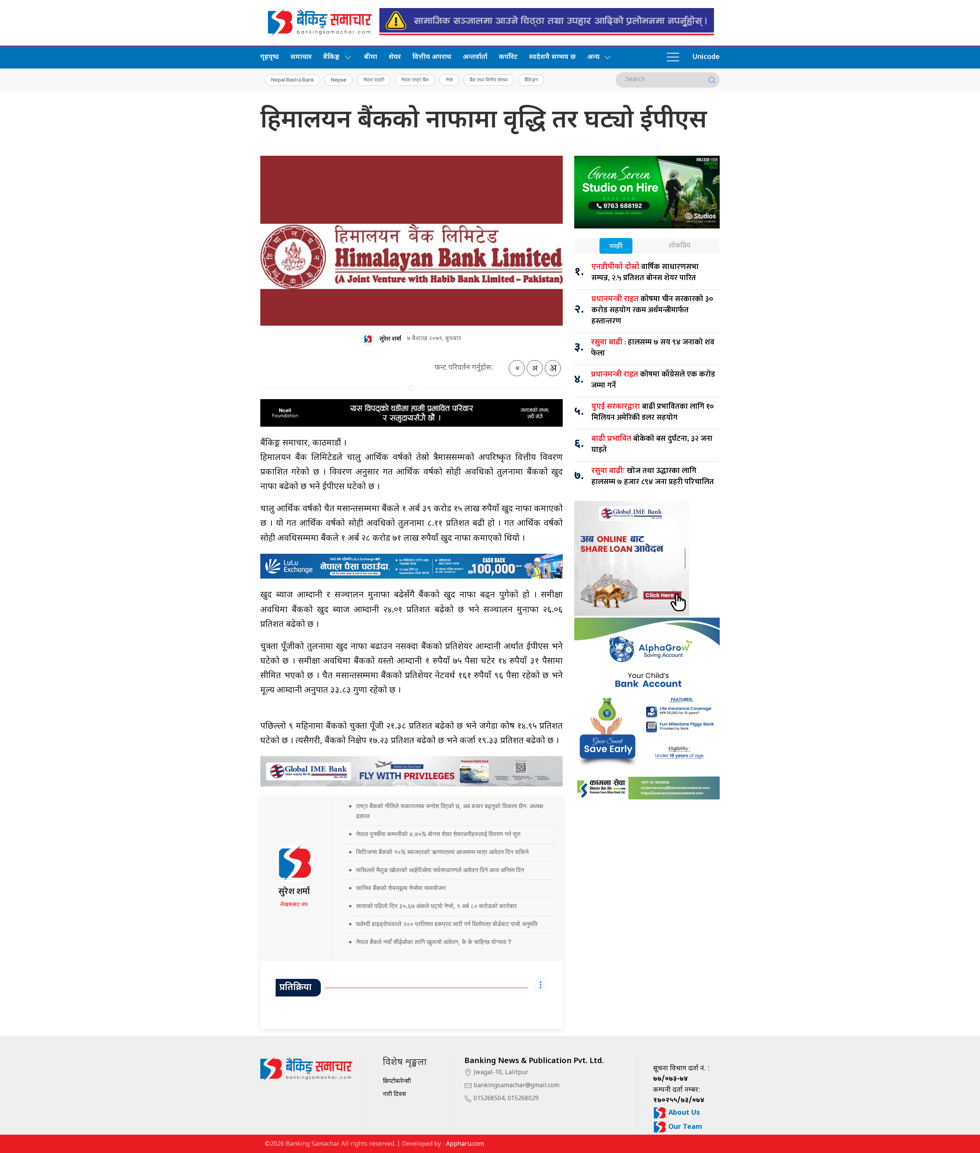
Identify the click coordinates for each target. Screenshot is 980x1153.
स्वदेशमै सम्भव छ (552, 57)
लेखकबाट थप (294, 904)
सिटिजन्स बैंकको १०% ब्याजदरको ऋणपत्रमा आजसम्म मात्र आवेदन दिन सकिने (442, 852)
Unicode (706, 57)
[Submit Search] (712, 80)
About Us (683, 1113)
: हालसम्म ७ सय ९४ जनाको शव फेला (652, 348)
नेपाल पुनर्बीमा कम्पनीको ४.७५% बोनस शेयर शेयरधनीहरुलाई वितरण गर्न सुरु (438, 834)
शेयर (395, 57)
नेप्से (449, 80)
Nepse (338, 80)
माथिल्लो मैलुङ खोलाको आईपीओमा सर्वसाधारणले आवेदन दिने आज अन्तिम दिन (440, 870)
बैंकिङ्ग (531, 80)
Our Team (684, 1127)
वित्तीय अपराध (431, 57)
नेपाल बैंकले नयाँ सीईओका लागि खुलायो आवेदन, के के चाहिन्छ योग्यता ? (433, 942)
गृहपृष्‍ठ (269, 57)
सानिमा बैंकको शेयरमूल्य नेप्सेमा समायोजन (401, 888)
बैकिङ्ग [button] (331, 57)
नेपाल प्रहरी (373, 80)
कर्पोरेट (508, 57)
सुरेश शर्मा (390, 339)
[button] (673, 57)
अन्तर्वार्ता (475, 57)
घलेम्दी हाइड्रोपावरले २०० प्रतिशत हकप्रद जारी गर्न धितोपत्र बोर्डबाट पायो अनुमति (446, 924)
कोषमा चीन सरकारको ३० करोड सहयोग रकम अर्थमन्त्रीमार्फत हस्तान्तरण (652, 310)
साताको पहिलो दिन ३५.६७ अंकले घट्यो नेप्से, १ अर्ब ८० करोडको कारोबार (436, 906)
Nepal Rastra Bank (292, 80)
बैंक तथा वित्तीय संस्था (489, 80)
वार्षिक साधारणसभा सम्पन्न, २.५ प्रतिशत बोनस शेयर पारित (645, 272)
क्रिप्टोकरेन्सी (397, 1082)
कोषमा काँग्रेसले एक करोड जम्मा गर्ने (653, 380)
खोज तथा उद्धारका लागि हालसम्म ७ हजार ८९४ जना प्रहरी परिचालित (652, 476)
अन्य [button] (593, 57)
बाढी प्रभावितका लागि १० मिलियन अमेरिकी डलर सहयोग (652, 412)
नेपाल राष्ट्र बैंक (415, 80)
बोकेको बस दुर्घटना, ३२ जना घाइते (651, 444)
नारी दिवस (394, 1095)
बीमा (370, 57)
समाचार (301, 57)
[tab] (616, 247)
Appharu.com (465, 1144)
